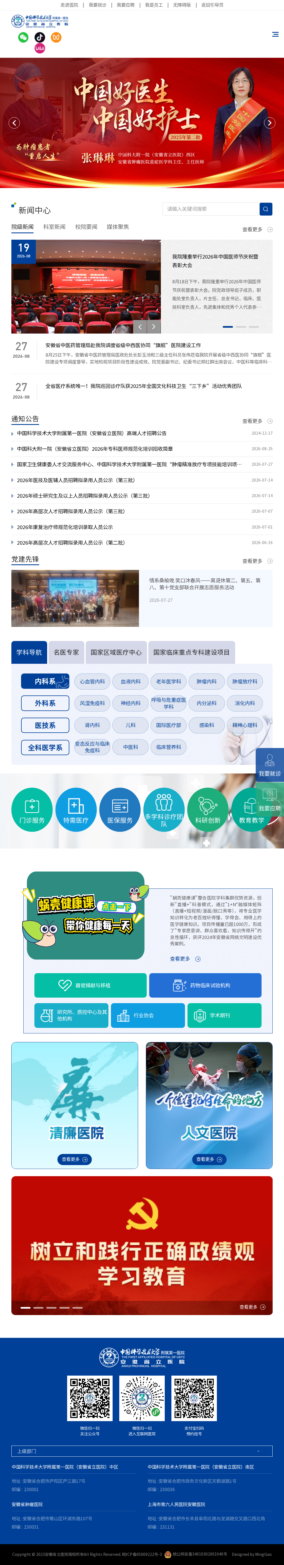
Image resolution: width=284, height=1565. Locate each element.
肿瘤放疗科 (244, 681)
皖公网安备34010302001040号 (200, 1554)
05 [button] (77, 1308)
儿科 (131, 725)
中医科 (130, 747)
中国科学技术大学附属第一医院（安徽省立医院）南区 (201, 1467)
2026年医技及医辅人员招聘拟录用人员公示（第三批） (77, 480)
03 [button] (254, 327)
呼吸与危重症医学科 (168, 703)
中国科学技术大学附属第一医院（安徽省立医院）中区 (65, 1467)
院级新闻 (22, 226)
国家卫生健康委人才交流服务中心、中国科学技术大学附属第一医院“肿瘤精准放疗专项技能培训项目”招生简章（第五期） (131, 464)
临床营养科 (168, 747)
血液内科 (131, 681)
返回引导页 (212, 5)
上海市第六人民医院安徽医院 (176, 1504)
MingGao (263, 1554)
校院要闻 (86, 226)
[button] (14, 123)
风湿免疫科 (92, 703)
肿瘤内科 (207, 681)
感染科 (206, 725)
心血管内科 (92, 681)
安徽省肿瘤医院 (27, 1504)
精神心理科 (244, 725)
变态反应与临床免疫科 (92, 747)
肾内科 (92, 725)
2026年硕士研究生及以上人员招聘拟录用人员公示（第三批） (85, 495)
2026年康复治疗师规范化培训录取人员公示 (65, 527)
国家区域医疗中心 (116, 652)
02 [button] (241, 327)
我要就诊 (97, 5)
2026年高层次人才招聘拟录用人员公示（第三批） (72, 511)
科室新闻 (54, 226)
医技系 (45, 725)
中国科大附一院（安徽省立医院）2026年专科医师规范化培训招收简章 (95, 448)
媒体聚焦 (118, 226)
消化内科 (245, 703)
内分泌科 (207, 703)
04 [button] (64, 1308)
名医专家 (66, 652)
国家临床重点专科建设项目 (191, 652)
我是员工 (154, 5)
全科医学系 (45, 747)
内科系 (45, 681)
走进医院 (69, 5)
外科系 (45, 703)
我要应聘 (126, 5)
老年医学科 (168, 681)
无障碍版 (182, 5)
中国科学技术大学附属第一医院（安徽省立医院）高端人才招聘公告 (92, 433)
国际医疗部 (168, 725)
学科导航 (29, 652)
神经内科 (131, 703)
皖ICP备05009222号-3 (142, 1554)
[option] (142, 123)
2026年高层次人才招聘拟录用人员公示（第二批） (72, 542)
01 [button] (228, 327)
